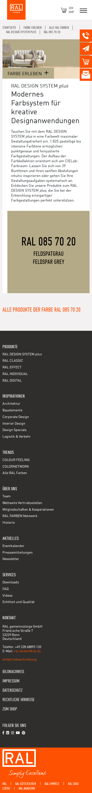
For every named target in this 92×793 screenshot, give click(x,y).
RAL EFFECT (12, 367)
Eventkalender (13, 546)
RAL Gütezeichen (25, 784)
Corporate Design (15, 417)
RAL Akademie (27, 788)
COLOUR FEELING (16, 460)
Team (6, 496)
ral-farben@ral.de (27, 651)
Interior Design (13, 423)
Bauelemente (12, 410)
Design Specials (14, 430)
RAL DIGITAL (12, 380)
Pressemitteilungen (17, 552)
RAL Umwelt (52, 784)
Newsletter (10, 559)
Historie (8, 522)
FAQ (5, 589)
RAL (4, 784)
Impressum (10, 681)
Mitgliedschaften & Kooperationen (28, 509)
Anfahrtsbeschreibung (19, 659)
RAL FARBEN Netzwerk (20, 516)
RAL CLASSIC (12, 360)
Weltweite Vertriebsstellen (22, 503)
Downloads (10, 582)
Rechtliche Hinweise (18, 699)
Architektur (11, 403)
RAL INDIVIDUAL (15, 374)
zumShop (71, 10)
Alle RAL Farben (14, 473)
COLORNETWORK (15, 466)
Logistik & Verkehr (16, 436)
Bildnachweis (13, 671)
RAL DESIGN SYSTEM (22, 354)
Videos (7, 595)
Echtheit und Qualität (18, 602)
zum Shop (9, 709)
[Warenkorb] (63, 10)
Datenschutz (12, 690)
